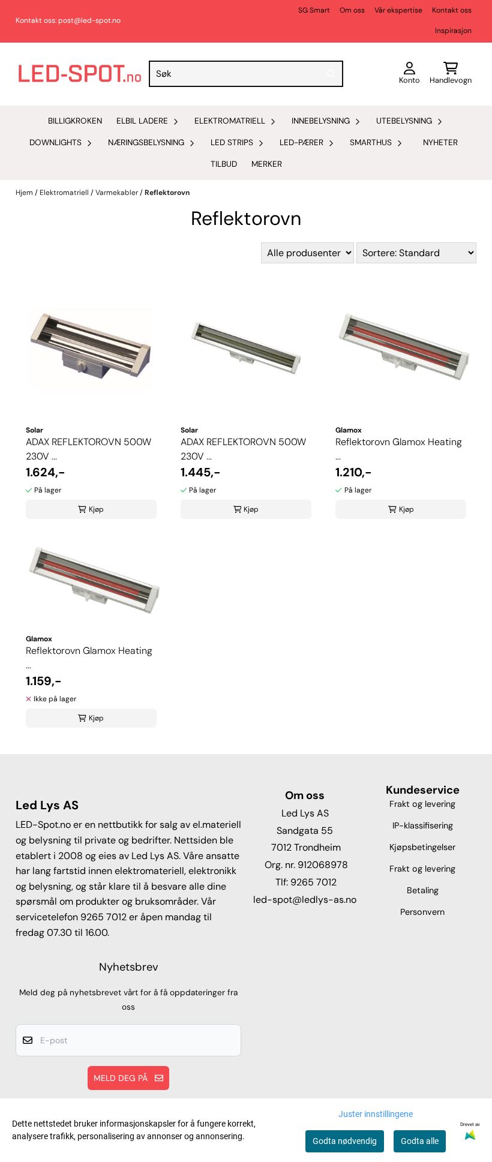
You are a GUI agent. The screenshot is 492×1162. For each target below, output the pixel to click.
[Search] (331, 74)
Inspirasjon (453, 30)
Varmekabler (117, 192)
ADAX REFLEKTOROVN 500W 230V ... (88, 449)
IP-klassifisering (422, 825)
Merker (266, 164)
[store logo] (80, 74)
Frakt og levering (422, 803)
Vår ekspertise (398, 10)
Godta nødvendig (345, 1141)
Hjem (25, 192)
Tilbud (224, 164)
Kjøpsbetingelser (422, 847)
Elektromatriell (65, 192)
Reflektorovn (167, 192)
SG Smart (314, 10)
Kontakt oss (452, 10)
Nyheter (440, 142)
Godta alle (420, 1141)
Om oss (352, 10)
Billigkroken (75, 121)
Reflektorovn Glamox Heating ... (398, 449)
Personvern (422, 911)
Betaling (423, 890)
